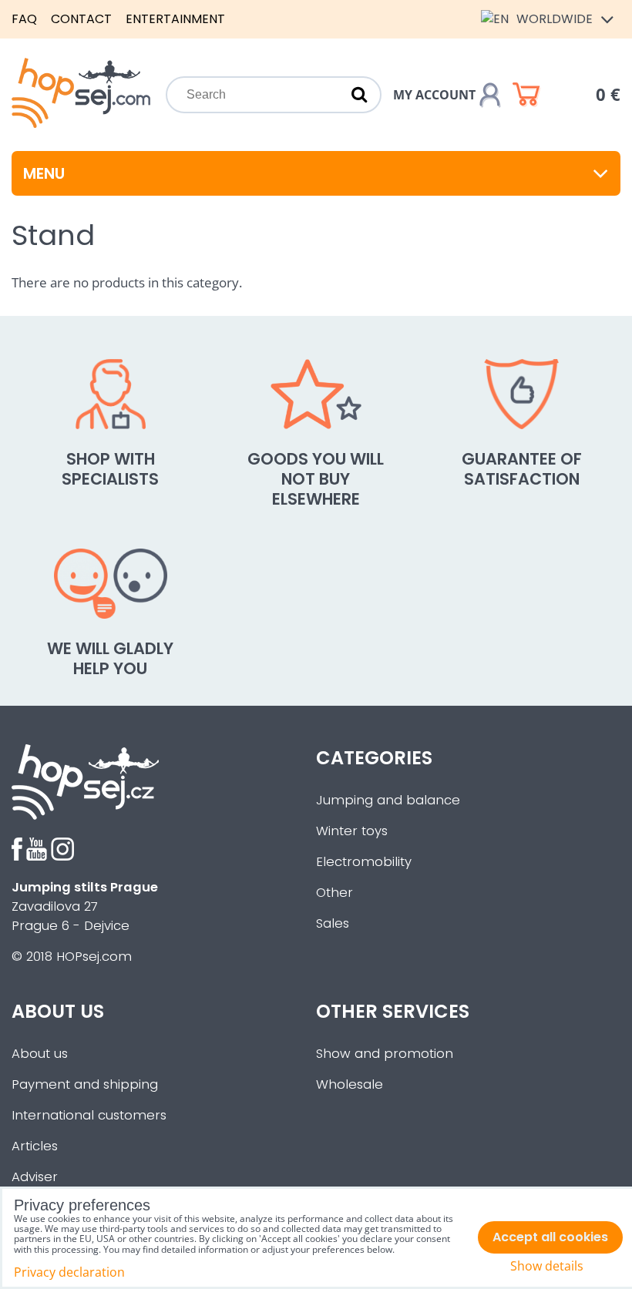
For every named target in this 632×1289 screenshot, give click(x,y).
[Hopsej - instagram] (62, 856)
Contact (81, 19)
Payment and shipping (85, 1084)
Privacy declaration (69, 1272)
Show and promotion (384, 1053)
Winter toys (352, 831)
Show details (546, 1266)
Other (334, 892)
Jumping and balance (388, 800)
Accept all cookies (550, 1237)
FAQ (24, 19)
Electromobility (364, 862)
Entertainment (175, 19)
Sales (332, 923)
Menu (44, 173)
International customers (89, 1115)
